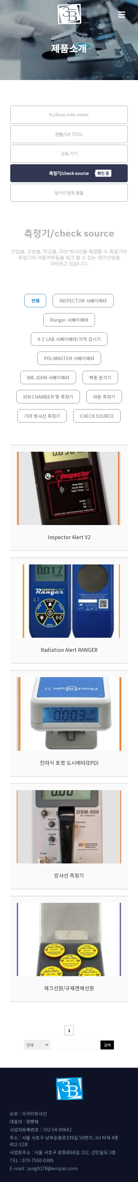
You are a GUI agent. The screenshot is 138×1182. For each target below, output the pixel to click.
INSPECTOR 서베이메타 (83, 300)
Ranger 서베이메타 (69, 320)
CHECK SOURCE (97, 416)
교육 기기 (69, 153)
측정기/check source (69, 173)
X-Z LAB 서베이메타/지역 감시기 (69, 339)
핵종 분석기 (100, 377)
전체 (35, 300)
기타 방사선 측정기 (42, 416)
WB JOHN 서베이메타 (48, 377)
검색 (107, 1045)
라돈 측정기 (104, 396)
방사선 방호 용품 (69, 193)
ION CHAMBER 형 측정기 (48, 396)
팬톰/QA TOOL (69, 134)
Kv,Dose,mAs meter (69, 114)
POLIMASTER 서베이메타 (69, 358)
